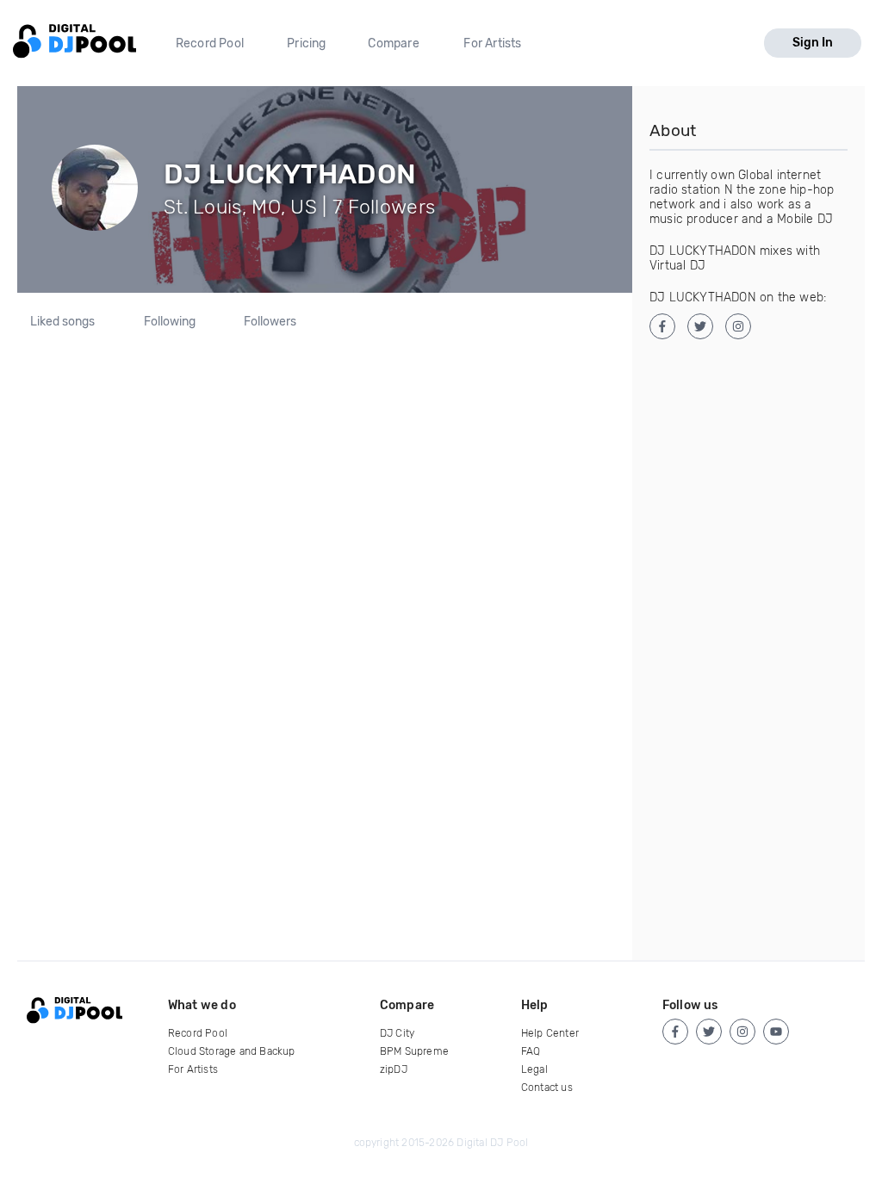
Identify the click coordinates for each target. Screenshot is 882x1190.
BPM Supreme (414, 1051)
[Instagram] (742, 1031)
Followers (270, 322)
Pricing (306, 43)
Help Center (550, 1033)
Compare (393, 43)
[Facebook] (675, 1031)
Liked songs (62, 322)
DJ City (397, 1033)
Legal (534, 1069)
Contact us (547, 1088)
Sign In (812, 42)
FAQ (531, 1051)
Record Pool (210, 43)
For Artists (492, 43)
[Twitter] (709, 1031)
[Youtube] (776, 1031)
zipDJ (393, 1069)
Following (170, 322)
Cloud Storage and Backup (231, 1051)
